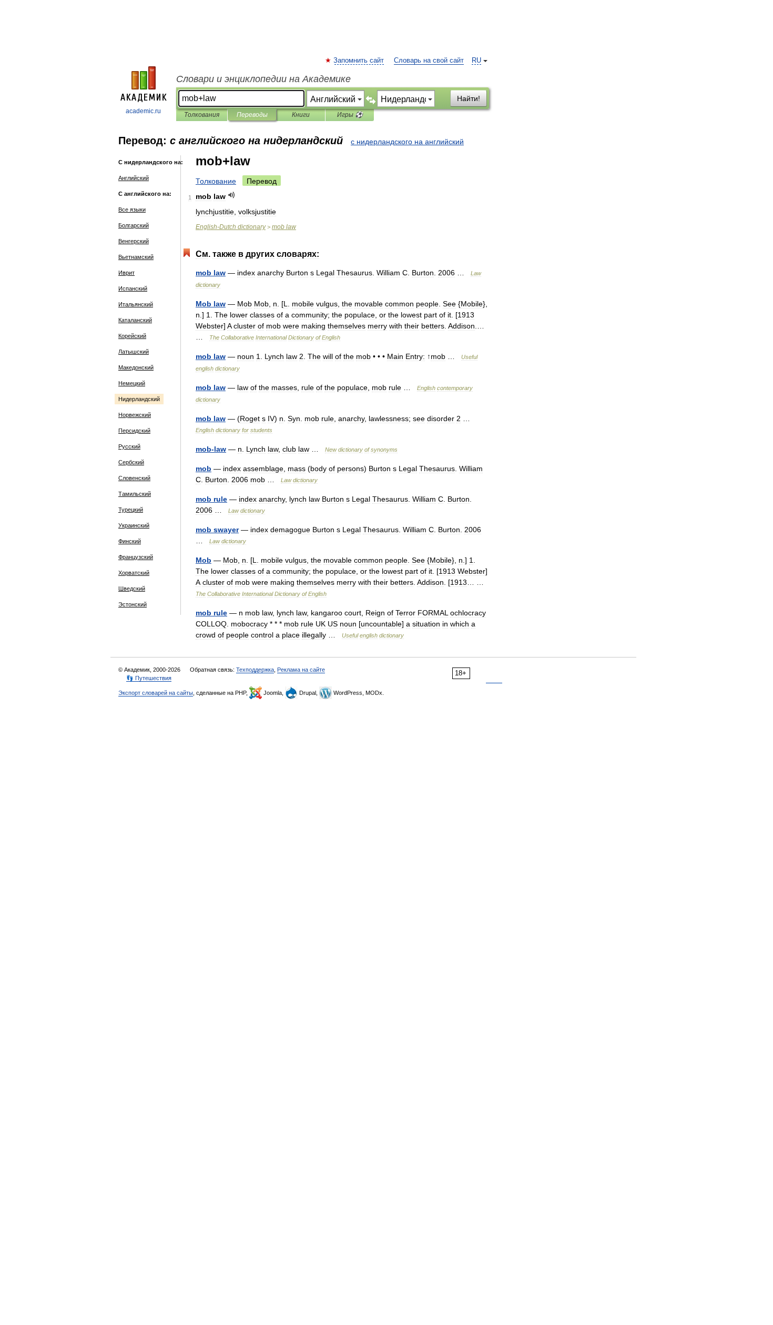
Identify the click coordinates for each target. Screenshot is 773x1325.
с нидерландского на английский (407, 141)
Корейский (132, 336)
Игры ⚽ (350, 114)
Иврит (126, 273)
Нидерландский (139, 399)
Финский (129, 541)
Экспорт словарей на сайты (155, 693)
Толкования (201, 114)
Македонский (136, 367)
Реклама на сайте (301, 669)
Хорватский (133, 573)
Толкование (216, 181)
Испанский (132, 288)
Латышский (133, 351)
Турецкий (130, 509)
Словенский (134, 478)
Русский (129, 446)
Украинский (133, 525)
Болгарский (133, 225)
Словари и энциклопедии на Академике (263, 79)
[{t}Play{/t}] (232, 195)
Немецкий (131, 383)
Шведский (131, 588)
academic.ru (143, 111)
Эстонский (132, 604)
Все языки (132, 209)
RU (476, 60)
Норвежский (134, 415)
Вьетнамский (136, 257)
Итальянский (135, 304)
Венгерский (133, 241)
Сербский (131, 462)
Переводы (252, 114)
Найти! (468, 98)
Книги (301, 114)
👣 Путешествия (148, 678)
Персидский (134, 430)
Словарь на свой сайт (429, 60)
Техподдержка (255, 669)
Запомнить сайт (359, 60)
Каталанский (135, 320)
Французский (135, 557)
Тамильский (134, 494)
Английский (133, 178)
